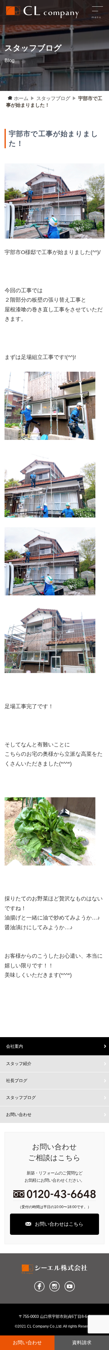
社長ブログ (16, 1080)
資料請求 (81, 1342)
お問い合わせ (18, 1114)
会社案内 (14, 1046)
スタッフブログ (21, 1097)
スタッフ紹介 (18, 1063)
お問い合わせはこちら (59, 1224)
